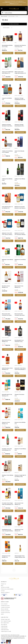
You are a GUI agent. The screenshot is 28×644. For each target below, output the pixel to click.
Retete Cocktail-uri (5, 592)
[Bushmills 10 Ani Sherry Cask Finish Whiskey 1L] (20, 358)
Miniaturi (4, 42)
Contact (3, 590)
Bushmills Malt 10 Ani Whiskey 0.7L (7, 395)
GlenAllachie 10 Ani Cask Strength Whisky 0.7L (7, 530)
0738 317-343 (7, 1)
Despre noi (3, 583)
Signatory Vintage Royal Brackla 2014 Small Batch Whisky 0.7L (19, 125)
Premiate (16, 391)
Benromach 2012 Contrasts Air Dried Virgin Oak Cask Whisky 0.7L (7, 314)
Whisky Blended (5, 69)
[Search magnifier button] (2, 12)
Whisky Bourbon (5, 365)
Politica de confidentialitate (7, 589)
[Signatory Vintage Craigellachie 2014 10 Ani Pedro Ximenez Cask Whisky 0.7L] (20, 88)
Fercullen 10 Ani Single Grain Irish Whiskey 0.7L (7, 504)
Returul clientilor (4, 609)
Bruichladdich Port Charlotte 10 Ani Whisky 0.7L (19, 341)
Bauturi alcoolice (4, 16)
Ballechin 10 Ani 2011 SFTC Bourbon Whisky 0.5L (20, 234)
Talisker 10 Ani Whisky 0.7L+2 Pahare (7, 151)
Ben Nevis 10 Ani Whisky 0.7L (6, 286)
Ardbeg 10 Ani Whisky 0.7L (20, 179)
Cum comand (4, 604)
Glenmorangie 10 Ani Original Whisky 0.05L (20, 556)
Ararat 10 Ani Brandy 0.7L (19, 151)
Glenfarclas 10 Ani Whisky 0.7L (19, 530)
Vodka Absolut (4, 628)
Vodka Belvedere (5, 629)
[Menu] (3, 9)
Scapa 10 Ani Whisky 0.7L (7, 99)
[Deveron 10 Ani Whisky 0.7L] (20, 413)
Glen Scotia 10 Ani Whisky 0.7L (19, 504)
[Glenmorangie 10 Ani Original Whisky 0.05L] (20, 546)
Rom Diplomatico (5, 622)
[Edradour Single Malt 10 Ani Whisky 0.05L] (20, 465)
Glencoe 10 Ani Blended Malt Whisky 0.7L (7, 72)
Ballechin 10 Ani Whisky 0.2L (7, 260)
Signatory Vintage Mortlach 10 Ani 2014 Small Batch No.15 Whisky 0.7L (7, 125)
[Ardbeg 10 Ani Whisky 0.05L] (7, 169)
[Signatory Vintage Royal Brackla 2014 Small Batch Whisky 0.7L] (20, 115)
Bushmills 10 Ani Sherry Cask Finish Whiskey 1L (20, 369)
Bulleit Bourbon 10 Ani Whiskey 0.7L (7, 369)
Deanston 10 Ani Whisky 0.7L (6, 423)
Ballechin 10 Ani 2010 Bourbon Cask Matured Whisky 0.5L (20, 207)
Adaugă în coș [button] (7, 53)
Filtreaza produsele (14, 24)
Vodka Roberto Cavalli (6, 631)
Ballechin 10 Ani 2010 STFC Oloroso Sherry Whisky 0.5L (7, 234)
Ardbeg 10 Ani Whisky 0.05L (7, 179)
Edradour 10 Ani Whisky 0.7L (7, 476)
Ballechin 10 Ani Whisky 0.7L (20, 260)
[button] (26, 8)
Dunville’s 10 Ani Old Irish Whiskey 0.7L (7, 449)
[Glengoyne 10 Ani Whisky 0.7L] (7, 546)
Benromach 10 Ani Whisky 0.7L (19, 286)
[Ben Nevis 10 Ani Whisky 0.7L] (7, 276)
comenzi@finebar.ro (19, 1)
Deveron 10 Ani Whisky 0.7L (20, 423)
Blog (2, 585)
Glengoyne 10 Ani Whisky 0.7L (6, 556)
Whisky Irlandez (18, 365)
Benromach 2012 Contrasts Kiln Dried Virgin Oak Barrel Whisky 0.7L (19, 314)
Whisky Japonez (18, 69)
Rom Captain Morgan (6, 621)
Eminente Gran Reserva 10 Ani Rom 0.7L (20, 46)
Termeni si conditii (5, 587)
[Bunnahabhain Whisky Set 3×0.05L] (7, 35)
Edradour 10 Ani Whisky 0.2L (20, 449)
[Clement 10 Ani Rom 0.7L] (20, 385)
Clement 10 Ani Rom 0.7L (19, 395)
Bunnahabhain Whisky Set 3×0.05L (7, 46)
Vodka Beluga (4, 626)
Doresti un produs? (5, 610)
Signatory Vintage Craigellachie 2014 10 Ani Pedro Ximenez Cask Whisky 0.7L (20, 99)
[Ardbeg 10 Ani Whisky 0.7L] (20, 169)
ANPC (2, 614)
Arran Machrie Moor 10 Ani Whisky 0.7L (7, 207)
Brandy (16, 148)
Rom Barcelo (4, 624)
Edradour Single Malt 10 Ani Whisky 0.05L (20, 476)
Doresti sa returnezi (5, 612)
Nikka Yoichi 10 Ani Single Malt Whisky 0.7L (20, 72)
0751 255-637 (12, 1)
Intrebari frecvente (5, 605)
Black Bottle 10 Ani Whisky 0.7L (6, 341)
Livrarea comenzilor (5, 607)
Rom (15, 42)
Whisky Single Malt (6, 95)
